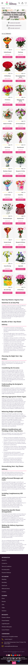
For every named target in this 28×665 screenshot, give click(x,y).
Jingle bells (20, 266)
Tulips (3, 607)
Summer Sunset (7, 242)
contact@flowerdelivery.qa (11, 646)
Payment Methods (6, 572)
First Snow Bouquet (7, 218)
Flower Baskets (5, 620)
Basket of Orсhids (7, 123)
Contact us (4, 563)
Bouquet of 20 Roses (20, 242)
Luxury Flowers (5, 629)
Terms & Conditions (6, 566)
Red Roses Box (20, 218)
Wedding (4, 579)
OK (14, 662)
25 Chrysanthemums (20, 123)
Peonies (4, 601)
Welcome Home (6, 588)
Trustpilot (11, 636)
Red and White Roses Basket (20, 76)
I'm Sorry (4, 591)
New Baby (4, 582)
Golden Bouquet (7, 52)
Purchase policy (5, 569)
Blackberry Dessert (7, 171)
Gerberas (4, 610)
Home (3, 8)
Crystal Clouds (7, 194)
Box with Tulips (7, 289)
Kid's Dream (7, 147)
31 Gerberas (7, 99)
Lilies (3, 604)
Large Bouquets (5, 623)
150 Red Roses (7, 75)
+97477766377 (8, 639)
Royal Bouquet (20, 147)
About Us (4, 560)
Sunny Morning (7, 266)
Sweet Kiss (20, 194)
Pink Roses (20, 52)
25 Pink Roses (20, 289)
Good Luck (4, 585)
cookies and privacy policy (14, 660)
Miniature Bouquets (7, 626)
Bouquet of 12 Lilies (20, 171)
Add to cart (7, 57)
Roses (3, 598)
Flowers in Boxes (6, 617)
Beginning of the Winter (20, 100)
